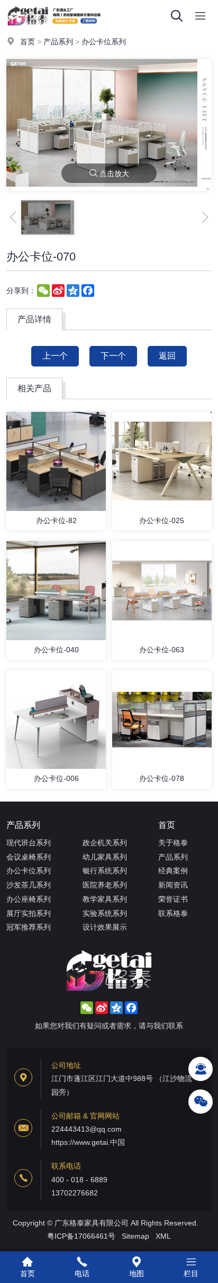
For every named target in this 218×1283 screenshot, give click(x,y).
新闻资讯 (173, 885)
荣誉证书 (173, 899)
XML (163, 1236)
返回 (167, 355)
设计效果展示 (105, 927)
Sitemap (135, 1236)
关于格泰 (173, 842)
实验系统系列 (105, 913)
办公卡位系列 (103, 41)
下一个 (113, 355)
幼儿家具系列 (105, 857)
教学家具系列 (105, 899)
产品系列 (58, 41)
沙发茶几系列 (28, 885)
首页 (27, 41)
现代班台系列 (28, 842)
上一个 (55, 355)
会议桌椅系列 (28, 857)
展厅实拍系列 (28, 913)
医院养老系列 (105, 885)
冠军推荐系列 (28, 927)
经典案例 (173, 870)
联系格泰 (173, 913)
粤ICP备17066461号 (81, 1236)
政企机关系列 (105, 842)
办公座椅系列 (28, 899)
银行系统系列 (105, 870)
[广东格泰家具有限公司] (54, 29)
